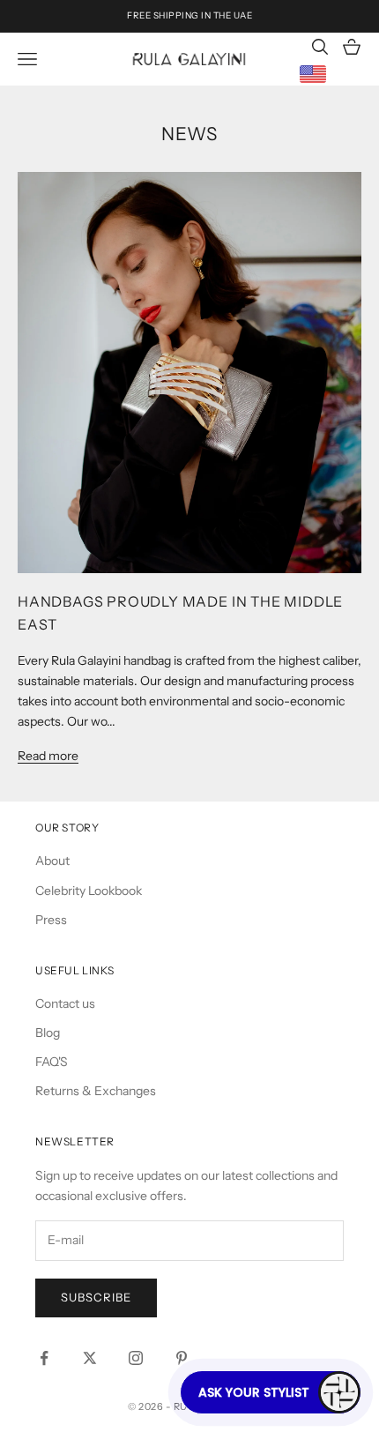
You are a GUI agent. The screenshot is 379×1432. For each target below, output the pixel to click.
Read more (48, 756)
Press (51, 920)
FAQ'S (51, 1062)
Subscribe (96, 1297)
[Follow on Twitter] (90, 1358)
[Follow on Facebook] (44, 1358)
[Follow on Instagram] (136, 1358)
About (52, 861)
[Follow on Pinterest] (181, 1358)
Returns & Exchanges (95, 1091)
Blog (47, 1032)
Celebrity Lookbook (88, 891)
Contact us (65, 1003)
